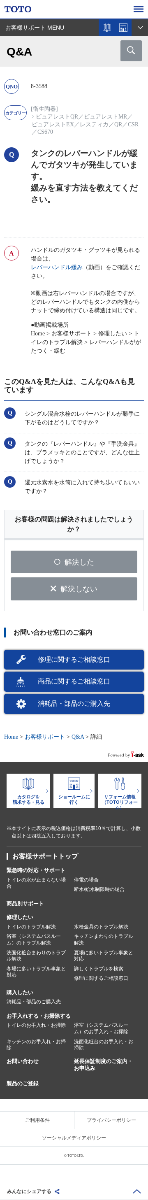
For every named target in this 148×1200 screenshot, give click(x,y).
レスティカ (94, 124)
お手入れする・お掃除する (39, 1016)
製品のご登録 (23, 1083)
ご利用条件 (37, 1120)
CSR (133, 124)
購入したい (20, 992)
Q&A (78, 737)
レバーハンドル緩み (57, 267)
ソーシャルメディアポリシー (74, 1138)
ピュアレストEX (53, 124)
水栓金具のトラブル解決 (101, 927)
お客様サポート (45, 737)
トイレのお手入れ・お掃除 (36, 1025)
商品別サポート (25, 903)
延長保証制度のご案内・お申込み (103, 1064)
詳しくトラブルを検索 (98, 969)
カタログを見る (107, 27)
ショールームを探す (123, 27)
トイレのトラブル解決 (31, 927)
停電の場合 (86, 880)
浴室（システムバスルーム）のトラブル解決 (34, 939)
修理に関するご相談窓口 (74, 659)
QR (118, 124)
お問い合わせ (23, 1061)
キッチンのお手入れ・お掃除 (36, 1045)
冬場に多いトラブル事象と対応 (36, 972)
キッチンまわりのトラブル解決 (103, 939)
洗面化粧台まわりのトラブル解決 (36, 956)
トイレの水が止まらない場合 (36, 883)
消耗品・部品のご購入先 (74, 703)
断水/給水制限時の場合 (99, 889)
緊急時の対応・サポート (36, 870)
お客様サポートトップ (45, 856)
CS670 (45, 132)
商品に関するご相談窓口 (74, 681)
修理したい (20, 917)
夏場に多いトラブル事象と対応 (103, 956)
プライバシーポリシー (111, 1120)
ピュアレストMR (105, 117)
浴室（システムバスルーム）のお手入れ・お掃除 (101, 1028)
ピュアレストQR (57, 117)
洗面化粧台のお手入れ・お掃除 (103, 1045)
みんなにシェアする (29, 1191)
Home (11, 737)
